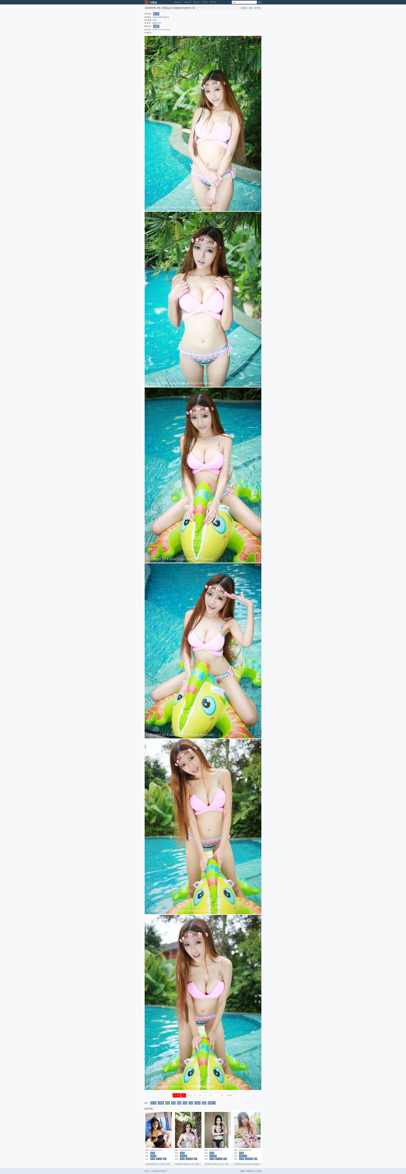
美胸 (204, 1103)
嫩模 (179, 1103)
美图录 (242, 1171)
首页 (250, 8)
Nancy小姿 (183, 1156)
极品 (167, 1103)
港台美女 (204, 2)
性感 (191, 1103)
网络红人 (211, 1103)
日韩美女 (196, 2)
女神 (173, 1103)
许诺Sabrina (243, 1156)
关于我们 (258, 1171)
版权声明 (250, 1171)
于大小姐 (153, 1156)
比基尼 (197, 1103)
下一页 (229, 1095)
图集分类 (177, 2)
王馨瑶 (156, 26)
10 (222, 1095)
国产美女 (213, 2)
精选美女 (187, 2)
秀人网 (156, 14)
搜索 (259, 2)
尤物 (185, 1103)
